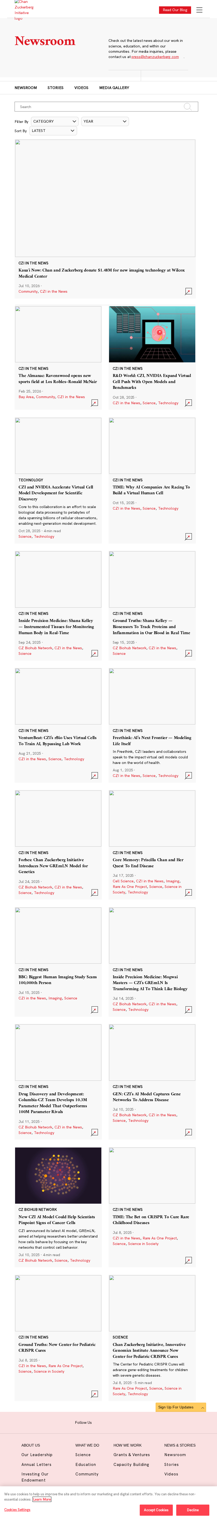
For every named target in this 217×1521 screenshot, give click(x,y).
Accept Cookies (156, 1510)
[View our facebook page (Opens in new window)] (98, 1422)
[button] (55, 121)
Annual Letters (36, 1464)
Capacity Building (132, 1464)
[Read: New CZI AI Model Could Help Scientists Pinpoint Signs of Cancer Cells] (58, 1207)
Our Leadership (37, 1454)
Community (28, 291)
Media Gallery (114, 87)
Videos (81, 87)
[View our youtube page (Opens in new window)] (139, 1422)
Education (85, 1464)
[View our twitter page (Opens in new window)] (131, 1422)
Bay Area (26, 396)
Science (149, 403)
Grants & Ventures (132, 1454)
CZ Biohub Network (35, 648)
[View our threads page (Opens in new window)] (114, 1422)
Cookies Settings (17, 1509)
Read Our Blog (175, 9)
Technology (168, 403)
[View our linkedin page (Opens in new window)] (123, 1422)
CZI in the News (53, 291)
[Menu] (199, 10)
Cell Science (123, 881)
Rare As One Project (130, 886)
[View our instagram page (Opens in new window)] (106, 1422)
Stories (56, 87)
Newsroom (26, 87)
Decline (193, 1510)
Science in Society (143, 1243)
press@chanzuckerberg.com (155, 56)
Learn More (42, 1499)
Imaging (172, 881)
